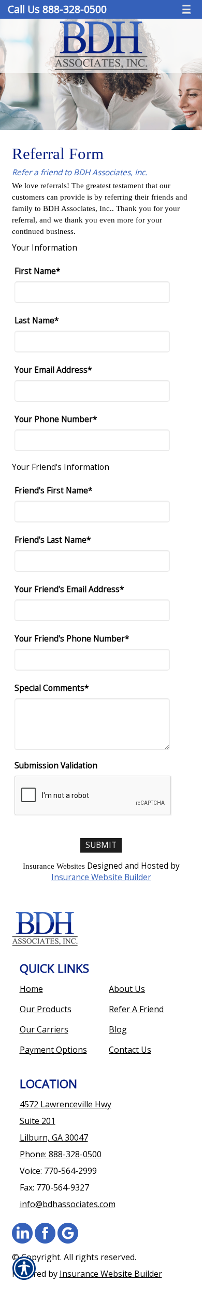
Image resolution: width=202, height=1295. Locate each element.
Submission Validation (56, 765)
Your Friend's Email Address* (69, 589)
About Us (127, 989)
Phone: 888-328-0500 (61, 1154)
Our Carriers (44, 1029)
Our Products (45, 1009)
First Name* (37, 271)
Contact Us (130, 1049)
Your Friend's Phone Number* (72, 638)
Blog (118, 1029)
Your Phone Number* (56, 419)
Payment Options (53, 1049)
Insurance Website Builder (101, 877)
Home (31, 989)
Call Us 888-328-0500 (57, 9)
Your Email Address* (53, 369)
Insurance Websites (54, 865)
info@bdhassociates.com (68, 1204)
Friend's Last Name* (53, 539)
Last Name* (37, 320)
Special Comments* (52, 688)
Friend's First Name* (53, 490)
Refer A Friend (136, 1009)
